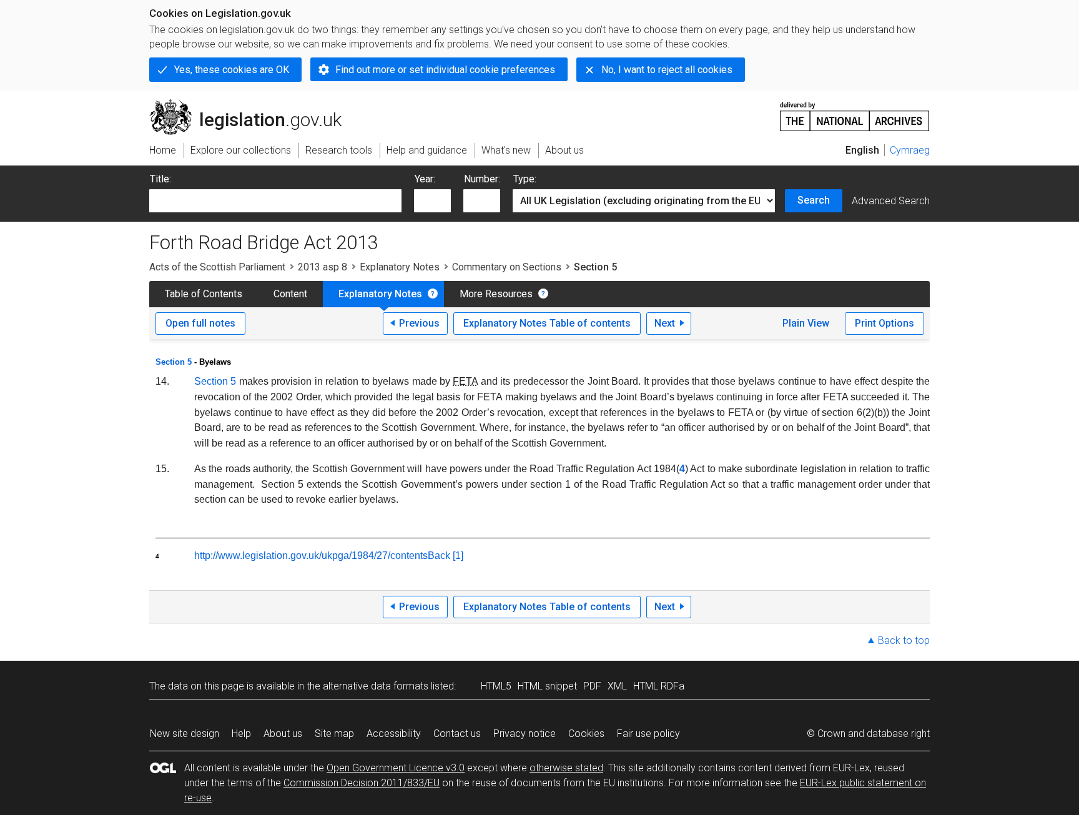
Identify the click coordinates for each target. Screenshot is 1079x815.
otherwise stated (566, 768)
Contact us (457, 733)
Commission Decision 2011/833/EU (361, 783)
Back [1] (445, 555)
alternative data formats (375, 686)
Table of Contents (203, 294)
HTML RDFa (658, 686)
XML (617, 686)
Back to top (904, 640)
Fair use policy (648, 733)
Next (664, 323)
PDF (592, 686)
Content (290, 294)
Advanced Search (891, 201)
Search (813, 200)
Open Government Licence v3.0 (396, 768)
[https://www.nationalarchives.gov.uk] (855, 111)
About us (283, 733)
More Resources (496, 294)
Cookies (586, 733)
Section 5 (173, 362)
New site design (184, 733)
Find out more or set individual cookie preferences (445, 70)
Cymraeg (910, 150)
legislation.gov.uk (252, 104)
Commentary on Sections (506, 267)
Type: (524, 179)
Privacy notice (524, 733)
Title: (160, 179)
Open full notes (200, 323)
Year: (425, 179)
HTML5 (496, 686)
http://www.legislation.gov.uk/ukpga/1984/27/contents (311, 555)
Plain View (805, 323)
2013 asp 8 (322, 267)
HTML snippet (547, 686)
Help (241, 733)
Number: (482, 179)
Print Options (884, 323)
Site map (334, 733)
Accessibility (394, 733)
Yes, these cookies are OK (231, 70)
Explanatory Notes (400, 267)
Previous (419, 323)
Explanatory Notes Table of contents (547, 323)
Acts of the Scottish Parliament (217, 267)
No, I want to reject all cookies (666, 70)
